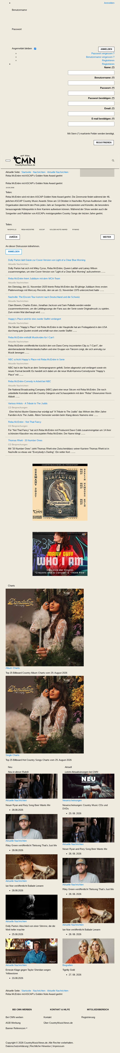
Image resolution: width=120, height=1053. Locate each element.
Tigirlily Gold (68, 969)
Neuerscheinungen (72, 800)
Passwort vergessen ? (102, 53)
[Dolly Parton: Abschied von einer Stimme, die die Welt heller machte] (32, 907)
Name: (107, 67)
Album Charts (13, 668)
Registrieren (108, 60)
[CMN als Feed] (109, 172)
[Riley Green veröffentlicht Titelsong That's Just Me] (32, 826)
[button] (16, 1028)
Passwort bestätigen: (99, 98)
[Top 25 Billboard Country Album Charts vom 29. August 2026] (45, 627)
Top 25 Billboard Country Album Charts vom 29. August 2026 (36, 672)
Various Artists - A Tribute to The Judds (28, 403)
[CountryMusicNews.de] (25, 160)
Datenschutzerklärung (17, 1046)
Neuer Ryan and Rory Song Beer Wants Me (28, 805)
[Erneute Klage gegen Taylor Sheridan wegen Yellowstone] (32, 950)
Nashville (12, 229)
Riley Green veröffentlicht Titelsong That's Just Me (31, 845)
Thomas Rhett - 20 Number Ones (25, 440)
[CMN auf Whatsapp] (98, 991)
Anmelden (13, 251)
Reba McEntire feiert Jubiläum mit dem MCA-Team (34, 278)
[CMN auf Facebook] (84, 172)
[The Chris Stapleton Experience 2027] (60, 493)
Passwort (17, 29)
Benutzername (19, 10)
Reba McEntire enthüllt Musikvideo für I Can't (31, 337)
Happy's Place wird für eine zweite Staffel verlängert (34, 319)
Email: (107, 108)
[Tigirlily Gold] (88, 950)
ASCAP (42, 229)
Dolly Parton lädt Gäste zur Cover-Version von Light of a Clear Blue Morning (46, 260)
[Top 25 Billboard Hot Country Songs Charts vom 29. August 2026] (45, 714)
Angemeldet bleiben (22, 48)
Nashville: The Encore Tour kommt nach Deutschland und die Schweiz (44, 297)
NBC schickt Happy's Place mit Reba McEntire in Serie (36, 359)
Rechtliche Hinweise (40, 1046)
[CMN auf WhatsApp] (97, 172)
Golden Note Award (58, 229)
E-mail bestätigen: (101, 118)
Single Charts (12, 755)
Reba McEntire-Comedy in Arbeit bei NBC (29, 381)
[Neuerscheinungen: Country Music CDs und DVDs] (88, 786)
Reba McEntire (27, 229)
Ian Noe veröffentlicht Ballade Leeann (24, 885)
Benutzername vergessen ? (100, 57)
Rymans (75, 229)
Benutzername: (103, 77)
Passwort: (105, 88)
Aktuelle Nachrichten (16, 800)
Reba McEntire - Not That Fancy (24, 422)
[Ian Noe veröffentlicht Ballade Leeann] (32, 866)
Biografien (67, 965)
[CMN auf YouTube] (103, 172)
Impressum (58, 1046)
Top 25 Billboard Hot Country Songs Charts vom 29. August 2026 (39, 760)
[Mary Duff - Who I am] (60, 553)
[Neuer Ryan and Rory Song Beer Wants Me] (32, 786)
